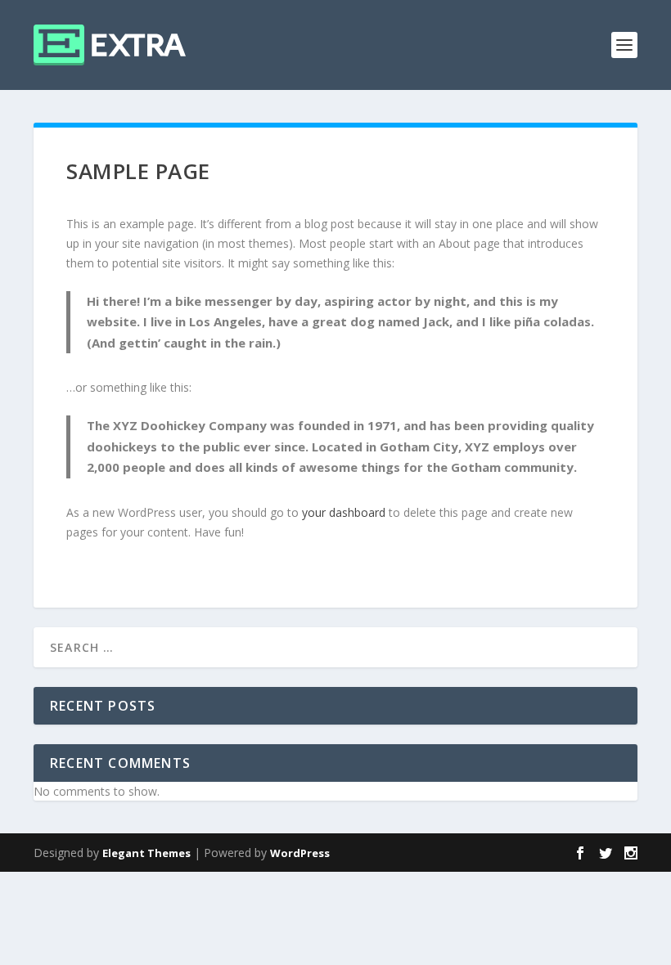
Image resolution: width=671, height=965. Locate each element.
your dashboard (343, 512)
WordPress (300, 853)
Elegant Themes (146, 853)
